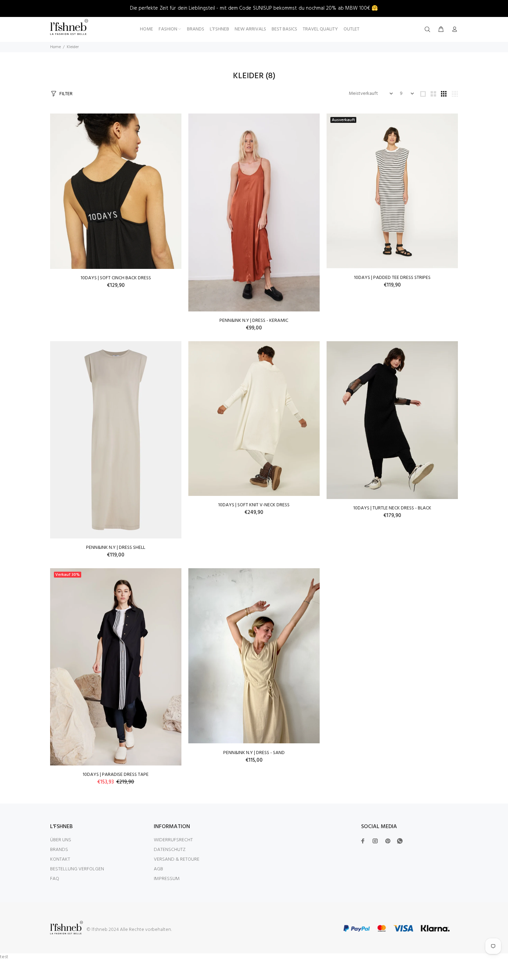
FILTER (66, 94)
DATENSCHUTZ (170, 850)
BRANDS (59, 850)
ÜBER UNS (60, 840)
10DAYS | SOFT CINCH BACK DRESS (116, 278)
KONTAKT (60, 859)
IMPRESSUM (167, 879)
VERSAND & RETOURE (176, 859)
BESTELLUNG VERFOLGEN (77, 869)
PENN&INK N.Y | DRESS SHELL (115, 548)
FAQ (54, 879)
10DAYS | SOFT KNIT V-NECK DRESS (254, 505)
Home (55, 47)
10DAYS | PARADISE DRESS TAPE (116, 775)
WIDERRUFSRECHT (173, 840)
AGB (158, 869)
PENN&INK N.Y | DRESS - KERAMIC (253, 321)
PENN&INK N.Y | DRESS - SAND (254, 753)
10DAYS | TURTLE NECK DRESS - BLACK (392, 508)
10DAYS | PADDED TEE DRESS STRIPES (392, 278)
